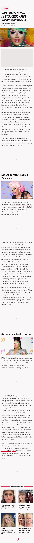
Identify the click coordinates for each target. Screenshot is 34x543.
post (21, 247)
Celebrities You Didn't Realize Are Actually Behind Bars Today (24, 530)
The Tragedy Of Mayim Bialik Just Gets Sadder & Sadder (8, 507)
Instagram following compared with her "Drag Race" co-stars (16, 140)
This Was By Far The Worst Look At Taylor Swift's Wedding (24, 507)
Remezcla (4, 281)
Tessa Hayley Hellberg (9, 23)
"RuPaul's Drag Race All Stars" (21, 204)
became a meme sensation (24, 443)
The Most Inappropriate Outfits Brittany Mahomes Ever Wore (8, 531)
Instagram (4, 134)
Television (5, 8)
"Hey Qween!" (20, 269)
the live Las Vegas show (23, 292)
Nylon (3, 93)
